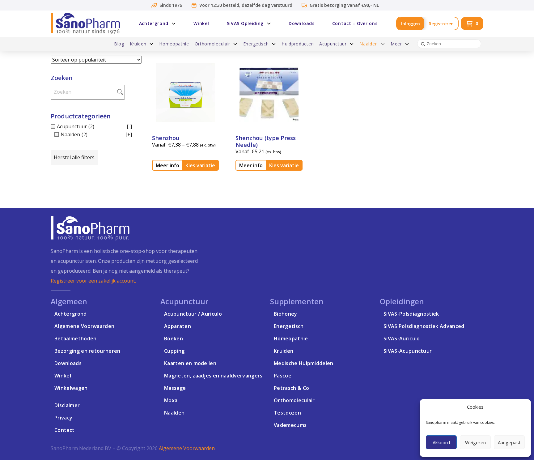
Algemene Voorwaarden (187, 448)
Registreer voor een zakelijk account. (93, 280)
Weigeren (475, 442)
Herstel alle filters (74, 157)
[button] (472, 23)
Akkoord (441, 442)
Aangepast (509, 442)
